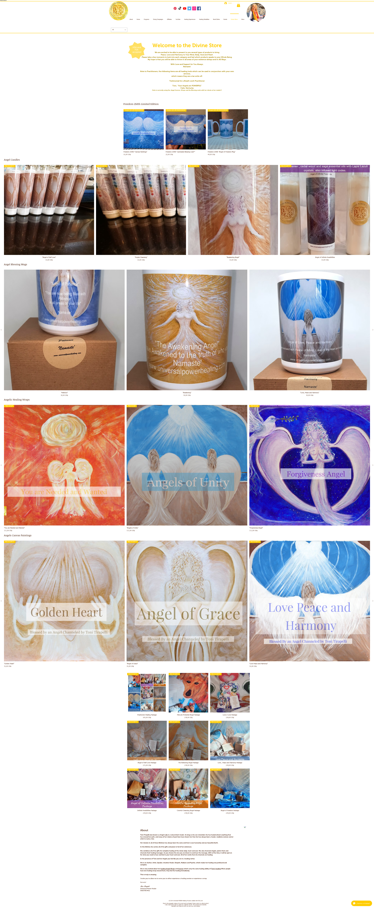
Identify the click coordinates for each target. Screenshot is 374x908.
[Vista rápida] (64, 330)
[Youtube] (185, 8)
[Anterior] (1, 330)
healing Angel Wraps (168, 869)
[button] (238, 5)
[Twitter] (189, 8)
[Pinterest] (175, 8)
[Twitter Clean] (242, 826)
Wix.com (200, 900)
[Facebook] (199, 8)
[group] (186, 132)
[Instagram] (194, 8)
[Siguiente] (373, 330)
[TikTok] (180, 8)
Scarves (180, 869)
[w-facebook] (245, 827)
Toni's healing (216, 869)
